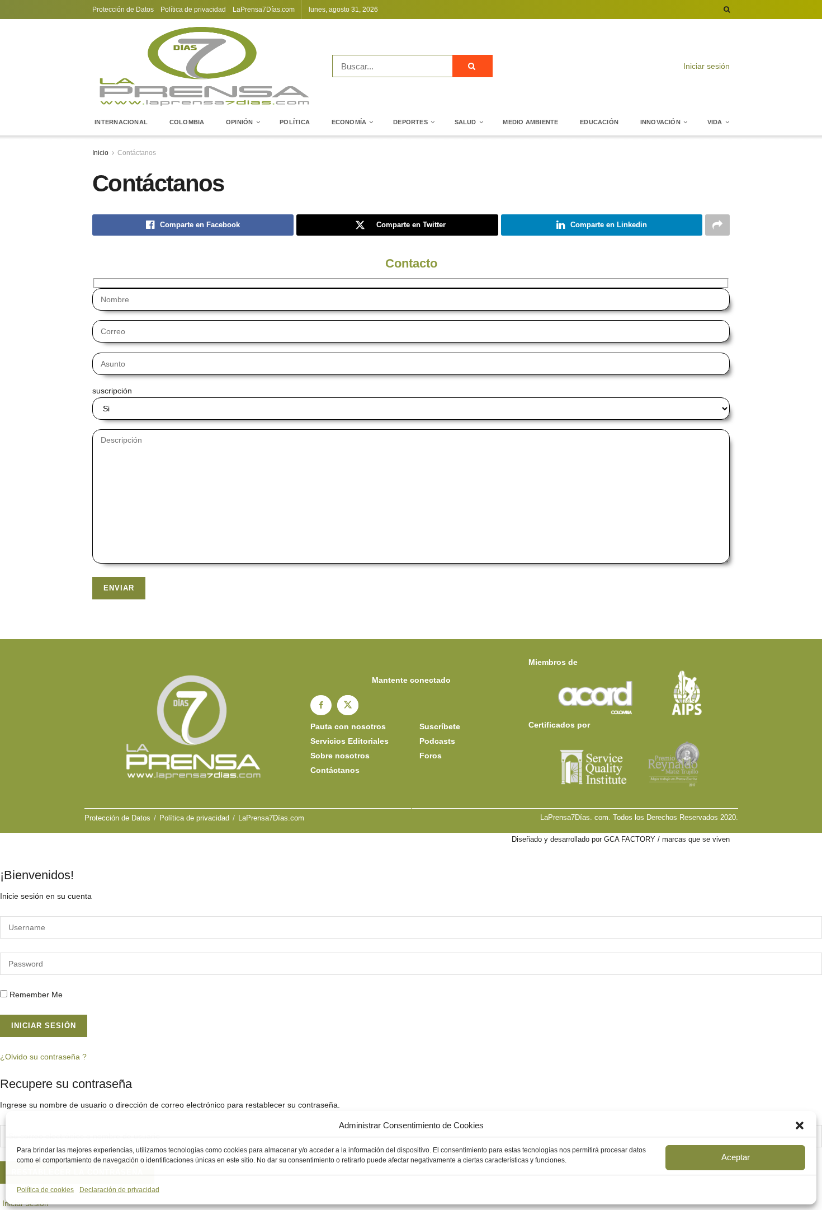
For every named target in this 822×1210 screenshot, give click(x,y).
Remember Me (36, 994)
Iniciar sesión (705, 66)
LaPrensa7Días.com (264, 9)
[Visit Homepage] (204, 66)
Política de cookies (45, 1190)
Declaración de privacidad (119, 1190)
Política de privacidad (193, 9)
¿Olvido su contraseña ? (43, 1056)
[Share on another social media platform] (717, 225)
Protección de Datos (123, 9)
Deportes (410, 122)
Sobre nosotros (340, 755)
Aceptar (735, 1157)
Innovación (660, 122)
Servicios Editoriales (349, 741)
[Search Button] (727, 9)
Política (295, 122)
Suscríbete (439, 726)
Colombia (187, 122)
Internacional (121, 122)
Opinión (239, 122)
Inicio (100, 153)
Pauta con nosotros (348, 726)
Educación (599, 122)
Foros (430, 755)
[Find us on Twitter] (347, 705)
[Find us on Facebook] (321, 705)
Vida (714, 122)
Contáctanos (136, 153)
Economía (349, 122)
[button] (799, 1125)
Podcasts (437, 741)
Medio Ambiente (530, 122)
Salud (465, 122)
